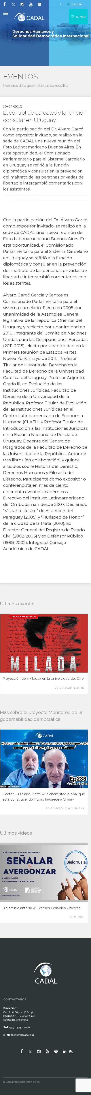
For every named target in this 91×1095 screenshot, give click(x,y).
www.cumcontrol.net (8, 958)
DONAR (80, 16)
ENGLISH (76, 4)
